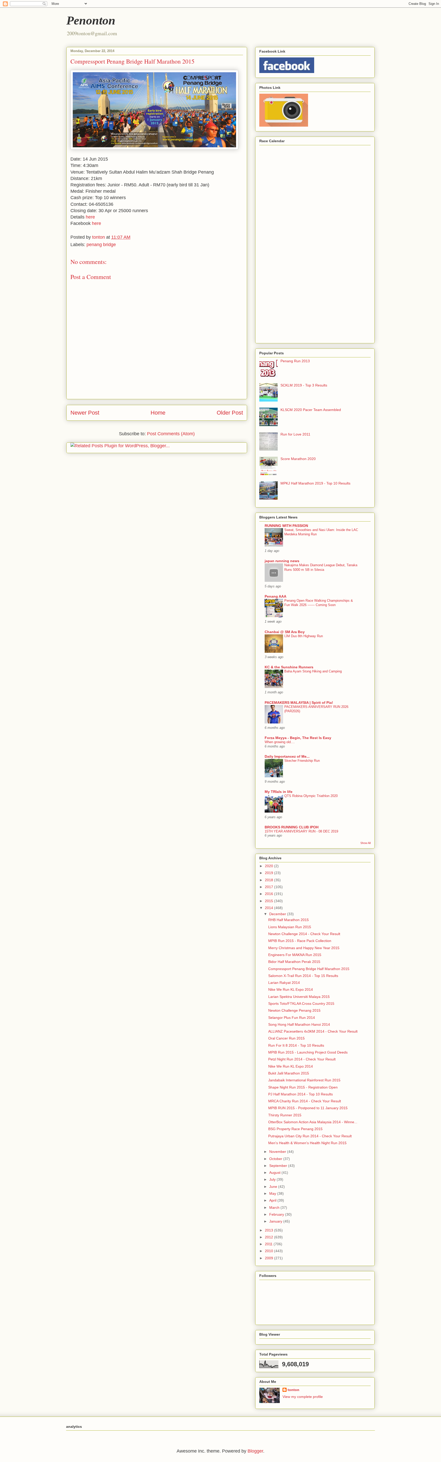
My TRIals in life (278, 792)
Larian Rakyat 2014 (284, 983)
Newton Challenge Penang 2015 (294, 1010)
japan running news (282, 561)
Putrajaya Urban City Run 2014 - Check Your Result (310, 1136)
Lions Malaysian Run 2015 (289, 927)
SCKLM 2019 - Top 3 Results (303, 385)
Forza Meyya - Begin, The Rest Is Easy (298, 738)
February (277, 1214)
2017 (269, 887)
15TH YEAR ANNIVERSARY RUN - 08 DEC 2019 (301, 831)
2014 (269, 908)
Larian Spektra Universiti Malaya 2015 (299, 997)
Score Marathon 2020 (298, 459)
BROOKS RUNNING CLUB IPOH (291, 827)
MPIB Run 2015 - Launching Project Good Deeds (308, 1052)
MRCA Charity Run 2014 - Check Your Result (304, 1101)
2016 (269, 894)
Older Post (230, 412)
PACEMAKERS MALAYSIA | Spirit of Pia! (299, 702)
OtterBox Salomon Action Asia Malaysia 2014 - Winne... (312, 1122)
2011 (269, 1244)
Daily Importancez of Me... (287, 756)
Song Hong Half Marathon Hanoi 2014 (299, 1024)
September (278, 1166)
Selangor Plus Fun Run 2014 (291, 1018)
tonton (293, 1390)
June (273, 1187)
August (275, 1172)
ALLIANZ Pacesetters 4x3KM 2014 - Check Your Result (313, 1031)
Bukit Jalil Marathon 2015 (288, 1073)
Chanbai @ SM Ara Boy (285, 632)
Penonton (90, 20)
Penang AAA (275, 596)
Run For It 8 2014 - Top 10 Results (296, 1045)
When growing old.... (280, 742)
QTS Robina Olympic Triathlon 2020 (311, 796)
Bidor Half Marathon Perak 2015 (294, 962)
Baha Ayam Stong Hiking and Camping (313, 671)
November (278, 1152)
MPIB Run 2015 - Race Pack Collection (299, 941)
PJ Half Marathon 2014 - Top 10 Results (300, 1094)
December (278, 914)
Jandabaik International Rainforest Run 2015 (304, 1080)
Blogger (255, 1451)
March (274, 1207)
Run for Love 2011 (295, 434)
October (276, 1159)
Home (158, 412)
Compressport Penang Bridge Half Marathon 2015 (308, 969)
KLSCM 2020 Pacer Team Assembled (310, 410)
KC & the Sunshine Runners (289, 667)
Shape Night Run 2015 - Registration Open (303, 1087)
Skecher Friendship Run (302, 761)
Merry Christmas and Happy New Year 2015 (303, 948)
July (273, 1179)
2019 (269, 873)
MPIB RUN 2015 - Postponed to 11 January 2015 (308, 1108)
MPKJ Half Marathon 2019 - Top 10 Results (315, 483)
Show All (365, 842)
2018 (269, 880)
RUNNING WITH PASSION (286, 526)
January (276, 1221)
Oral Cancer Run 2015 (286, 1038)
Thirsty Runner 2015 (284, 1115)
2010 (269, 1251)
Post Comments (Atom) (171, 433)
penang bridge (101, 244)
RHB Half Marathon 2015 (288, 920)
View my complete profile (303, 1397)
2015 (269, 901)
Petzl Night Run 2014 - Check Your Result (302, 1059)
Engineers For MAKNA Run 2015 (294, 955)
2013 (269, 1230)
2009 (269, 1258)
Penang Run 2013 (295, 361)
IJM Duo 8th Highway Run (303, 636)
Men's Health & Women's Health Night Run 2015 (307, 1143)
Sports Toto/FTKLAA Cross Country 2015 (301, 1003)
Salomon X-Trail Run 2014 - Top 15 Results (303, 976)
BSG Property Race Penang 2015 (295, 1129)
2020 (269, 866)
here (90, 217)
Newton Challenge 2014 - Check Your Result (304, 934)
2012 (269, 1237)
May (273, 1193)
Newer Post (84, 412)
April (273, 1200)
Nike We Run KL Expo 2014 (290, 989)
